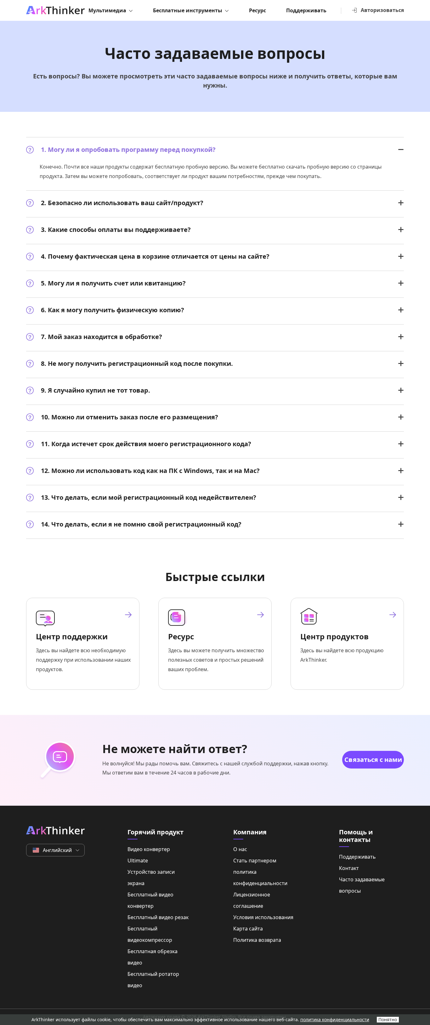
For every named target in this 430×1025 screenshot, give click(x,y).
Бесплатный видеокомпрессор (149, 934)
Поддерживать (306, 10)
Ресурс (257, 10)
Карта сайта (248, 928)
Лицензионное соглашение (251, 900)
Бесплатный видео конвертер (150, 900)
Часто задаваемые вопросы (362, 885)
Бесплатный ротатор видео (153, 979)
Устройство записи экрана (151, 877)
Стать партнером (254, 860)
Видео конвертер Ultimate (148, 855)
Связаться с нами (373, 759)
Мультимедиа (107, 10)
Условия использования (263, 917)
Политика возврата (257, 939)
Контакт (349, 868)
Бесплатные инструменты (187, 10)
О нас (240, 849)
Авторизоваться (382, 10)
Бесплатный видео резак (158, 917)
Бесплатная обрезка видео (152, 957)
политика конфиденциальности (260, 877)
